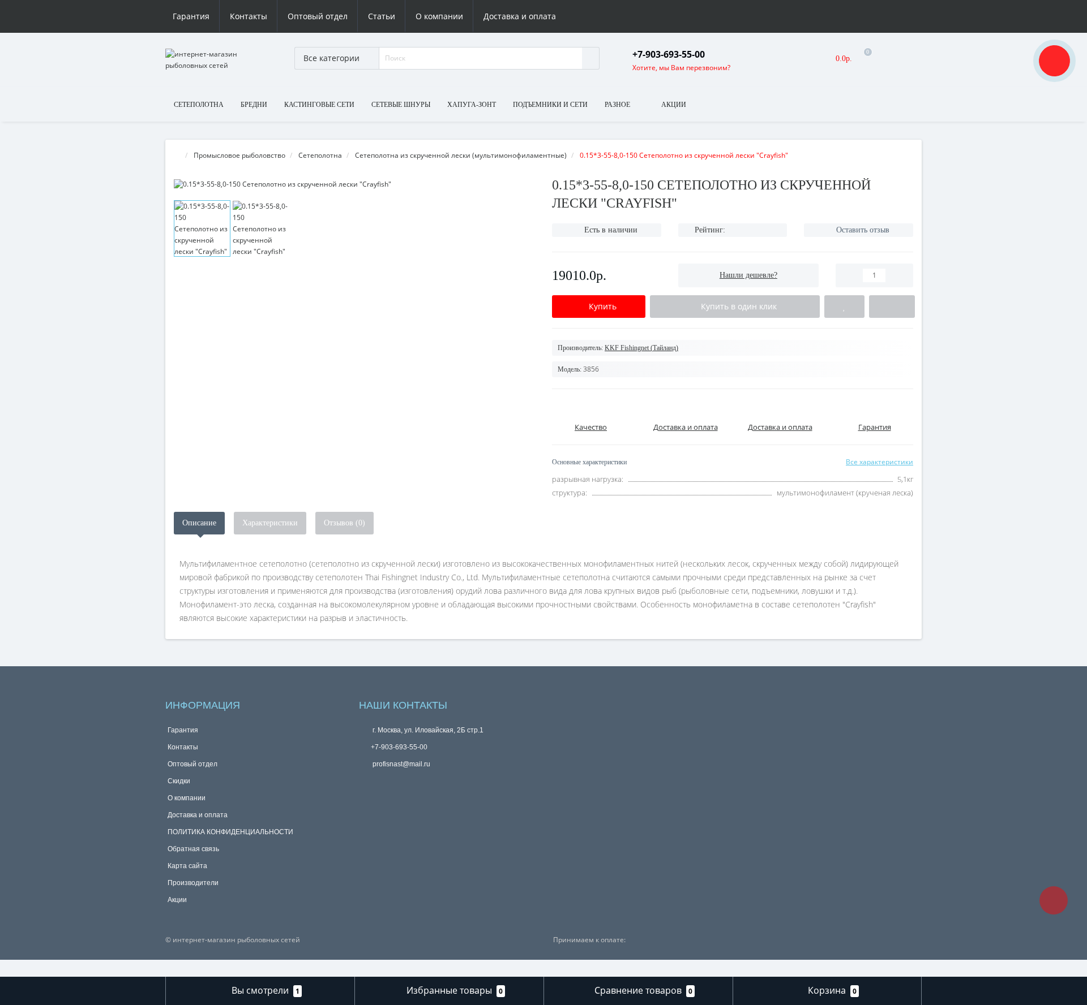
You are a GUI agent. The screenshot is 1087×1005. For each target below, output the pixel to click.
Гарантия (191, 16)
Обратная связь (193, 849)
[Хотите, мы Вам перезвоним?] (1054, 61)
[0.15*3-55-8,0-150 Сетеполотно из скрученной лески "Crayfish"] (354, 184)
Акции (177, 900)
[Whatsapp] (367, 781)
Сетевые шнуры (400, 105)
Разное (617, 105)
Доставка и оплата (519, 16)
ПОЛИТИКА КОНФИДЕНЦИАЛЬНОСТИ (230, 832)
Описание (199, 523)
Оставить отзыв (862, 230)
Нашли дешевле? (748, 275)
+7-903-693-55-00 (399, 747)
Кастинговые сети (319, 105)
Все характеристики (879, 462)
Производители (193, 883)
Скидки (179, 781)
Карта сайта (187, 866)
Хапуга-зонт (471, 105)
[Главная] (177, 155)
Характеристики (270, 523)
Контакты (248, 16)
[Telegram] (385, 783)
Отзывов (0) (344, 523)
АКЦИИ (673, 105)
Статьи (381, 16)
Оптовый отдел (318, 16)
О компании (439, 16)
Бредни (254, 105)
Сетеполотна (199, 105)
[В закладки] (844, 306)
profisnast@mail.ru (400, 764)
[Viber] (404, 784)
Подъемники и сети (550, 105)
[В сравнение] (892, 306)
